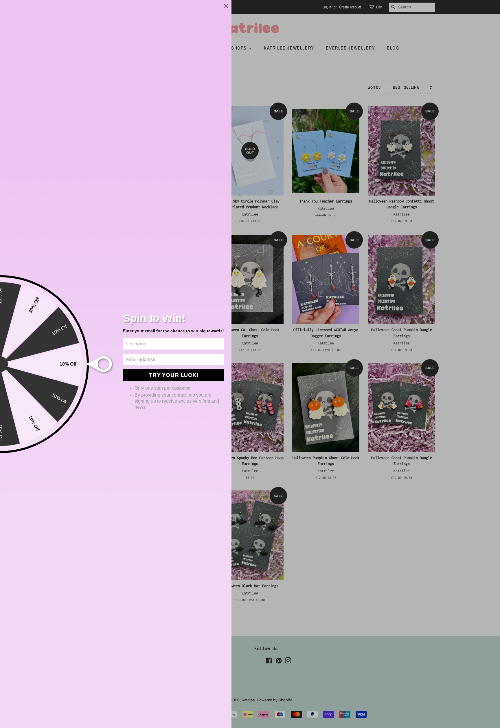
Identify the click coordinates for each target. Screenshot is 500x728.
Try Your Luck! (174, 375)
